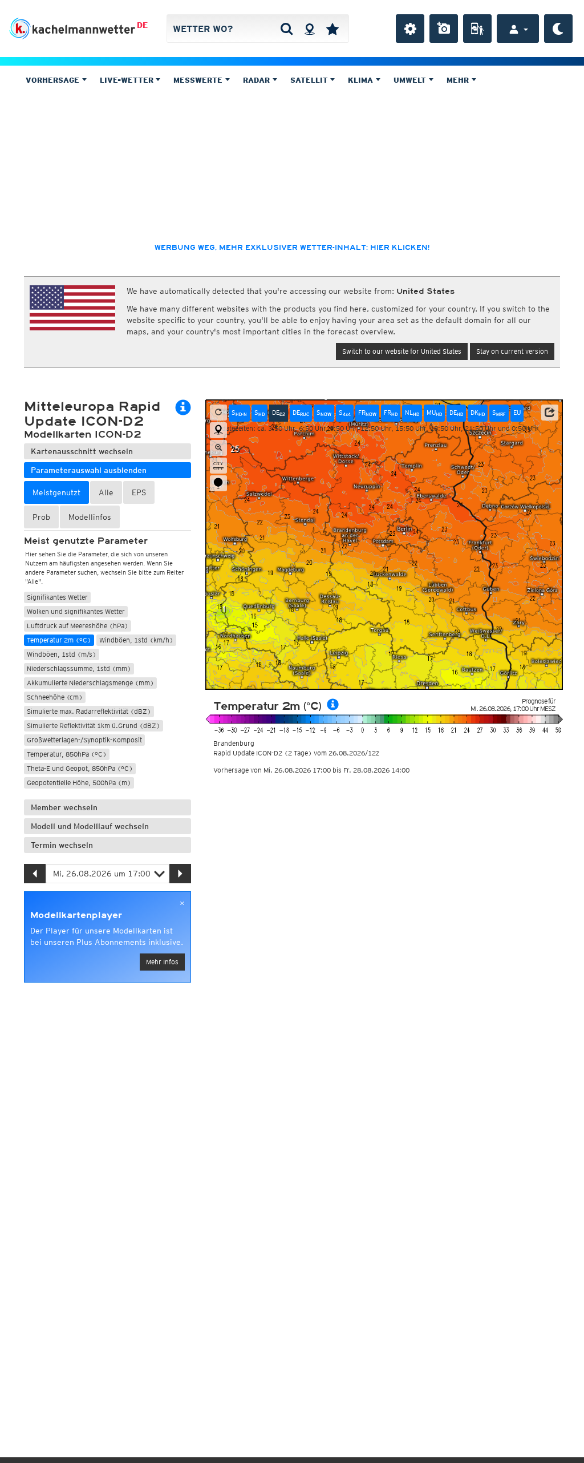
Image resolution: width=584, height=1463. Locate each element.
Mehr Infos (162, 961)
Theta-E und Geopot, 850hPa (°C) (80, 768)
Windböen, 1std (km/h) (136, 640)
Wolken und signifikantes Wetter (76, 611)
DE (142, 25)
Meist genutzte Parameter (86, 541)
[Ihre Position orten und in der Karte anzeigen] (218, 430)
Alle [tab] (106, 492)
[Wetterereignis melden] (477, 28)
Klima (361, 80)
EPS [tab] (139, 492)
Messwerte (199, 80)
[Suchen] (287, 29)
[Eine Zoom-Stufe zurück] (218, 448)
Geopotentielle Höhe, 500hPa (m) (79, 782)
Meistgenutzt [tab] (56, 492)
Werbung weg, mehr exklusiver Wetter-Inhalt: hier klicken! (292, 248)
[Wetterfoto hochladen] (443, 28)
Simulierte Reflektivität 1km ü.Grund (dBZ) (93, 725)
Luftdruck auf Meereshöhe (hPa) (77, 625)
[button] (549, 413)
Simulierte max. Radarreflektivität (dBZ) (89, 711)
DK (478, 413)
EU (517, 413)
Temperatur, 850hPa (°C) (67, 754)
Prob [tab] (41, 517)
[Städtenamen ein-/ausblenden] (218, 466)
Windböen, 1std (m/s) (61, 654)
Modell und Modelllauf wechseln (90, 826)
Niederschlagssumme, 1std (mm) (79, 668)
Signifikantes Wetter (57, 597)
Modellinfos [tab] (89, 517)
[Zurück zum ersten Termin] (218, 413)
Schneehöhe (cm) (55, 697)
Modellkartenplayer (76, 915)
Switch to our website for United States (401, 351)
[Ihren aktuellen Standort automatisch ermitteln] (309, 29)
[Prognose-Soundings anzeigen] (218, 483)
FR (367, 413)
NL (412, 413)
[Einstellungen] (410, 28)
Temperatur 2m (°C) (59, 640)
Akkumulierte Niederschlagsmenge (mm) (90, 682)
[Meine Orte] (332, 29)
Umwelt (411, 80)
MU (434, 413)
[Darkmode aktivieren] (558, 28)
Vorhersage (54, 80)
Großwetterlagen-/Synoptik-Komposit (84, 739)
